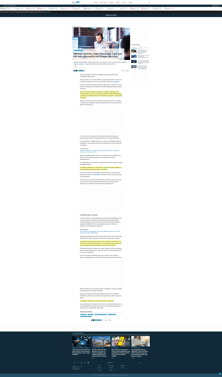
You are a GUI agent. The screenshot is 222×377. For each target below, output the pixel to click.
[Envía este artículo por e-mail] (84, 71)
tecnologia (83, 314)
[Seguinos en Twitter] (84, 362)
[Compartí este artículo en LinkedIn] (80, 71)
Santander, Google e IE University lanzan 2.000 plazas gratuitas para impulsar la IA (142, 52)
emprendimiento (112, 314)
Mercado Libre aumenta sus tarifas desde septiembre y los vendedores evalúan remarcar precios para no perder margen (121, 353)
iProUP (76, 66)
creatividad (90, 314)
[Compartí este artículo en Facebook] (74, 71)
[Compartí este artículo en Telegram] (82, 71)
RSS (140, 362)
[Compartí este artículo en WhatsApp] (78, 71)
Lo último (95, 2)
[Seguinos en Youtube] (88, 362)
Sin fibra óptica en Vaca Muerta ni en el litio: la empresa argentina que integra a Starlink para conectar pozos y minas (142, 67)
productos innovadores (101, 314)
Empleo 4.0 (118, 2)
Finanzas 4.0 (111, 2)
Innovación (130, 2)
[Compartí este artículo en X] (76, 71)
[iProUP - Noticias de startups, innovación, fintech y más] (75, 2)
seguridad (116, 81)
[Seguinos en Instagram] (74, 362)
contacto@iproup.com (76, 368)
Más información (46, 12)
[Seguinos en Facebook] (78, 362)
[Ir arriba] (220, 373)
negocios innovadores (86, 316)
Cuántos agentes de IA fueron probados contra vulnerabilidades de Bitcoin (144, 56)
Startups (124, 2)
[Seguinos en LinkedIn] (81, 362)
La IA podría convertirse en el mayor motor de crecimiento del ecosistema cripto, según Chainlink (144, 62)
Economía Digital (103, 2)
